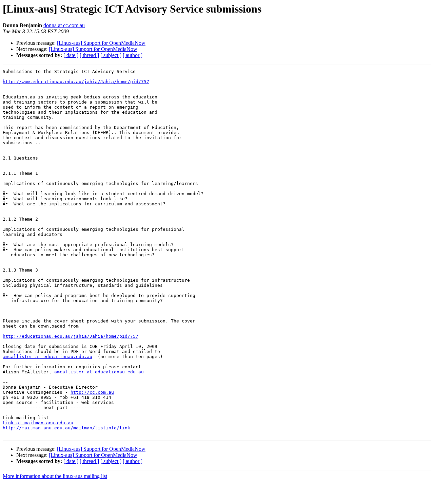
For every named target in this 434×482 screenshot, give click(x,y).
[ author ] (132, 55)
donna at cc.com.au (64, 25)
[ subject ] (110, 55)
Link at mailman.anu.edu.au (38, 422)
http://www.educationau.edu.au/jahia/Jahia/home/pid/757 (76, 81)
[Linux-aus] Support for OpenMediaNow (101, 43)
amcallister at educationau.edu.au (47, 356)
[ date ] (70, 55)
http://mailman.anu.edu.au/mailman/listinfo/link (66, 427)
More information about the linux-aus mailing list (55, 476)
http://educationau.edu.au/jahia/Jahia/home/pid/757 (70, 336)
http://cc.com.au (92, 392)
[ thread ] (89, 55)
